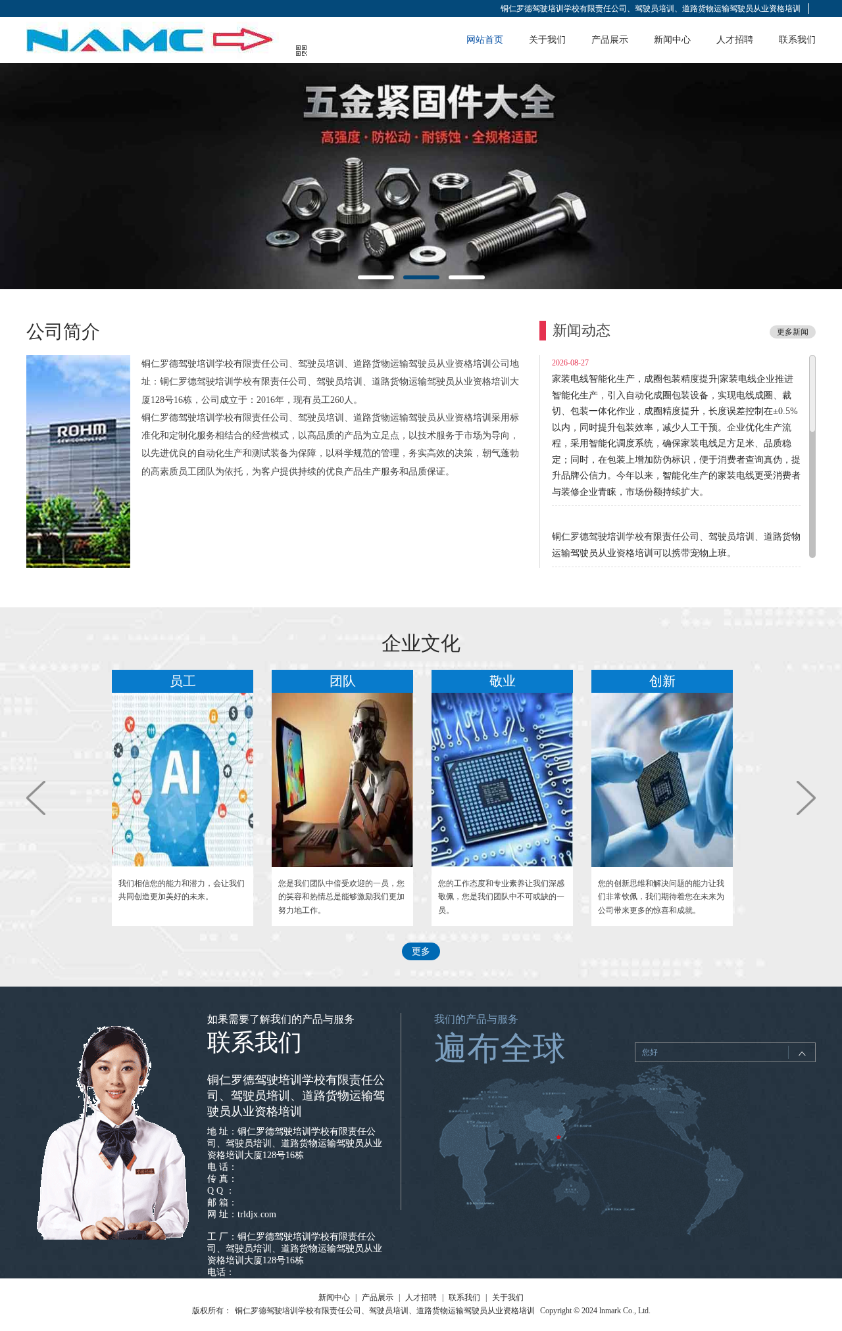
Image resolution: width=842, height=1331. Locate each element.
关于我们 (547, 40)
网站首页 (484, 40)
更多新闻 (792, 332)
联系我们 (797, 40)
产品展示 (609, 40)
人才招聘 (734, 40)
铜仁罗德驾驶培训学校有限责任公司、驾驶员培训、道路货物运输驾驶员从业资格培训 (651, 8)
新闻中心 (672, 40)
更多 (421, 951)
